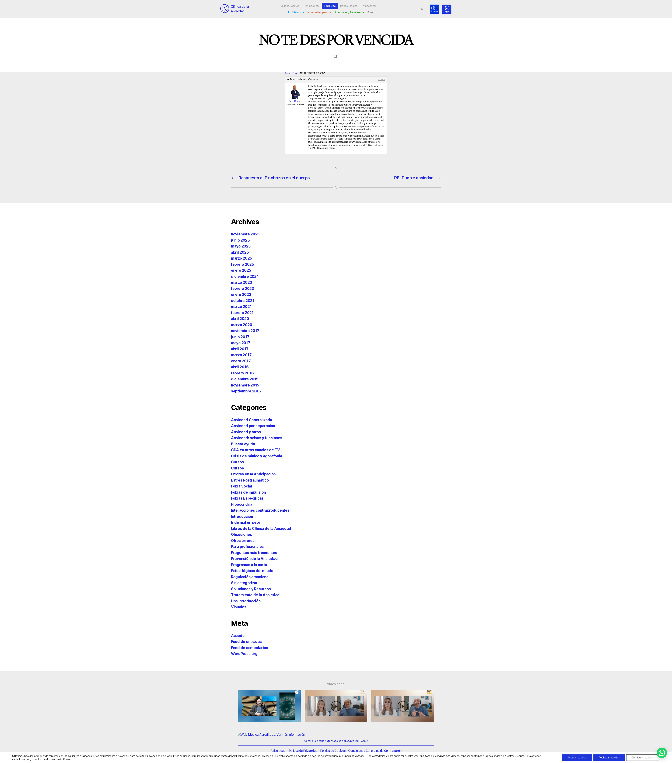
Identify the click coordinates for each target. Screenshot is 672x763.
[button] (422, 9)
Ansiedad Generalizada (251, 420)
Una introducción (246, 601)
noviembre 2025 (245, 234)
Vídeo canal (336, 684)
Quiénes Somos (290, 6)
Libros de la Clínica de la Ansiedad (261, 528)
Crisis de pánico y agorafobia (256, 456)
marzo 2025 (241, 258)
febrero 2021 (242, 313)
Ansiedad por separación (253, 426)
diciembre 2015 (244, 379)
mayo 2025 (241, 246)
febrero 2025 (242, 264)
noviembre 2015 (245, 385)
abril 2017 (239, 349)
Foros (295, 73)
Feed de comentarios (249, 648)
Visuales (238, 607)
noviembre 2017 (245, 331)
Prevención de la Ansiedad (254, 558)
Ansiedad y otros (246, 432)
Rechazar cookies (609, 757)
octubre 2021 (242, 300)
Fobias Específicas (247, 498)
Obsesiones (241, 534)
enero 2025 (241, 270)
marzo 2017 (241, 355)
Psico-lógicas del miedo (252, 571)
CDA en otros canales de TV (255, 450)
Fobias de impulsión (248, 492)
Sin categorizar (244, 583)
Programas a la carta (249, 565)
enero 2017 (241, 361)
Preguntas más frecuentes (254, 553)
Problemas (294, 12)
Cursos (237, 462)
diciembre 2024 (245, 276)
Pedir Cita (329, 6)
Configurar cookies (643, 757)
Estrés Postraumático (250, 480)
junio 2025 (240, 240)
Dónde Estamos (349, 6)
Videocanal (369, 6)
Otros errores (243, 540)
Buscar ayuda (243, 444)
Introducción (242, 516)
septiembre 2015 (246, 391)
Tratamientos (311, 6)
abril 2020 (240, 318)
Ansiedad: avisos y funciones (256, 438)
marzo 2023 (241, 282)
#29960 (381, 79)
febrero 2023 (242, 288)
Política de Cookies (61, 759)
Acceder (238, 635)
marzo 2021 (241, 306)
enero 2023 (241, 294)
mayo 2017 (240, 343)
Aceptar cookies (577, 757)
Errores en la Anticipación (253, 474)
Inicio (288, 73)
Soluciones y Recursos (347, 12)
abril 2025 (240, 252)
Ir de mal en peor (317, 12)
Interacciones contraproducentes (260, 510)
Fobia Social (241, 486)
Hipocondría (241, 504)
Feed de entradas (246, 641)
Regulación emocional (250, 577)
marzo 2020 (241, 325)
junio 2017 (240, 337)
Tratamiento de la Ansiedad (255, 595)
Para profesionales (247, 546)
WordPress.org (244, 653)
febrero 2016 (242, 373)
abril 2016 (239, 367)
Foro (370, 12)
